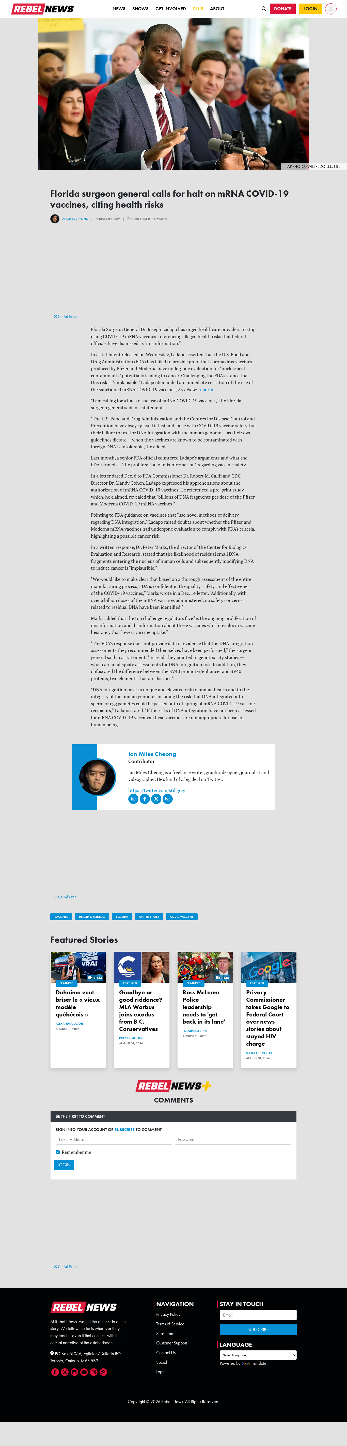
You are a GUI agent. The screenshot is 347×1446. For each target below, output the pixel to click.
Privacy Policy (168, 1314)
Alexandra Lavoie (69, 1024)
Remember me (76, 1152)
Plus (198, 9)
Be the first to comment (148, 219)
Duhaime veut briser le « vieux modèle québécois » (78, 1003)
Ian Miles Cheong (74, 219)
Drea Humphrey (131, 1038)
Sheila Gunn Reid (259, 1053)
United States (149, 917)
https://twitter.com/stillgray (156, 790)
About (217, 9)
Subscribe (164, 1333)
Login (160, 1372)
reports (205, 389)
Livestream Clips (195, 1031)
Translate (258, 1363)
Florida (122, 917)
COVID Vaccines (182, 917)
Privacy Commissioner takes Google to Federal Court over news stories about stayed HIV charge (267, 1017)
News (119, 9)
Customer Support (171, 1343)
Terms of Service (170, 1324)
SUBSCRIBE (125, 1129)
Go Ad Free (67, 316)
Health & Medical (92, 917)
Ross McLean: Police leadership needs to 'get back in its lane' (204, 1006)
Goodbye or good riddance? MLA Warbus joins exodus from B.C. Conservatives (140, 1010)
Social (161, 1362)
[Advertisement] (173, 277)
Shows (140, 9)
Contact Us (166, 1353)
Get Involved (170, 9)
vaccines (61, 917)
